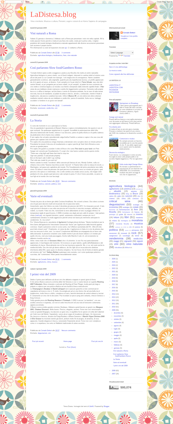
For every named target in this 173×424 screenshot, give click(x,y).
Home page (67, 341)
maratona (139, 217)
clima (49, 262)
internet (129, 214)
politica (54, 184)
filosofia (112, 212)
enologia (126, 207)
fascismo (112, 209)
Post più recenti (38, 341)
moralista (137, 220)
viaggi (116, 241)
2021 (114, 271)
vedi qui (38, 215)
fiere (64, 55)
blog (127, 194)
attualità (117, 191)
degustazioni (42, 333)
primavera (135, 230)
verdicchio (50, 108)
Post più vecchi (97, 341)
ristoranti (124, 233)
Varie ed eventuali (41, 196)
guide (121, 214)
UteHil (91, 406)
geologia (112, 214)
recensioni (41, 108)
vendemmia (116, 238)
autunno (134, 191)
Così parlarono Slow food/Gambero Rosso (56, 67)
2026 (114, 259)
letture (116, 217)
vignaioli (128, 241)
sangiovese (113, 236)
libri (126, 217)
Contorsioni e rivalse (127, 139)
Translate (126, 56)
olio (130, 227)
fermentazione (124, 210)
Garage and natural (116, 117)
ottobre (116, 319)
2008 (114, 371)
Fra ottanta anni (115, 127)
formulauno (126, 212)
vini (56, 108)
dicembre (117, 313)
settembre (118, 322)
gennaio (117, 348)
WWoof (127, 247)
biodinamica (57, 55)
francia (136, 212)
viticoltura (118, 247)
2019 (114, 278)
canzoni (47, 184)
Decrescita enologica (116, 152)
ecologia (136, 205)
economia (113, 207)
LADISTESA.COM (116, 87)
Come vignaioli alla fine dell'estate (121, 74)
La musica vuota (115, 70)
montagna (124, 220)
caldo (119, 196)
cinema (111, 198)
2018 (114, 281)
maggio (117, 335)
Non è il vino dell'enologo (118, 67)
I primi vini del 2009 (43, 274)
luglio (116, 329)
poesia (137, 227)
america (41, 184)
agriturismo (42, 262)
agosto (116, 326)
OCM (124, 227)
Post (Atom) (71, 347)
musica (54, 262)
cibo (138, 196)
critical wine (119, 201)
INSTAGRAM (114, 92)
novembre (118, 316)
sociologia (126, 236)
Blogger (106, 406)
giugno (116, 332)
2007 (114, 374)
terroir (137, 236)
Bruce (135, 194)
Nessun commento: (69, 181)
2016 (114, 288)
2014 (114, 294)
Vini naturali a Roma (43, 33)
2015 (114, 291)
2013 (114, 297)
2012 (114, 300)
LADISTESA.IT (114, 85)
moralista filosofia (122, 224)
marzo (116, 342)
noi (49, 238)
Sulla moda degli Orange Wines (131, 164)
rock (59, 184)
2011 (114, 304)
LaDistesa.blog (53, 14)
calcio (111, 196)
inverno (139, 214)
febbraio (117, 345)
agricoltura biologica (45, 55)
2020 (114, 275)
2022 (114, 268)
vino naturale (72, 55)
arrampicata (139, 189)
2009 (114, 310)
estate (136, 207)
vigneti (140, 241)
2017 (114, 284)
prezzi (127, 230)
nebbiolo (117, 227)
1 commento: (67, 105)
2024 (114, 265)
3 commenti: (66, 53)
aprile (116, 338)
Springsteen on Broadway (129, 103)
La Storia (36, 120)
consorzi (135, 198)
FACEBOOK (113, 90)
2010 (114, 307)
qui (66, 48)
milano (114, 221)
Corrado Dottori (129, 33)
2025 (114, 262)
